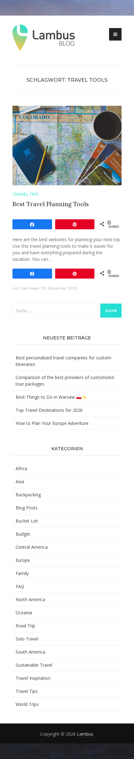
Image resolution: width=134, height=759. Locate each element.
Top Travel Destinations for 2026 (49, 410)
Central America (32, 547)
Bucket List (27, 521)
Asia (20, 481)
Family (22, 573)
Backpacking (28, 495)
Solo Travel (27, 639)
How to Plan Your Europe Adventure (52, 423)
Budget (23, 534)
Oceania (24, 612)
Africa (21, 468)
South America (30, 652)
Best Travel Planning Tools (50, 204)
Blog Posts (27, 508)
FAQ (20, 586)
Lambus (85, 734)
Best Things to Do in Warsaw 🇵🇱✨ (51, 397)
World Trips (27, 704)
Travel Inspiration (33, 678)
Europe (23, 560)
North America (30, 599)
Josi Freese (29, 288)
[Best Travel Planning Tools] (67, 145)
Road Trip (25, 626)
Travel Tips (25, 194)
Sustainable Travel (34, 665)
